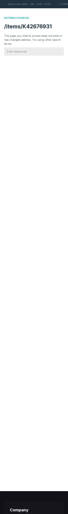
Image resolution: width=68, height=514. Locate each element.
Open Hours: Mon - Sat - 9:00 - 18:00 (29, 4)
